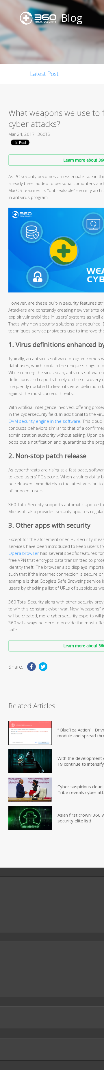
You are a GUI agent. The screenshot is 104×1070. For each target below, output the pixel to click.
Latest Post (44, 74)
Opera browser (23, 553)
